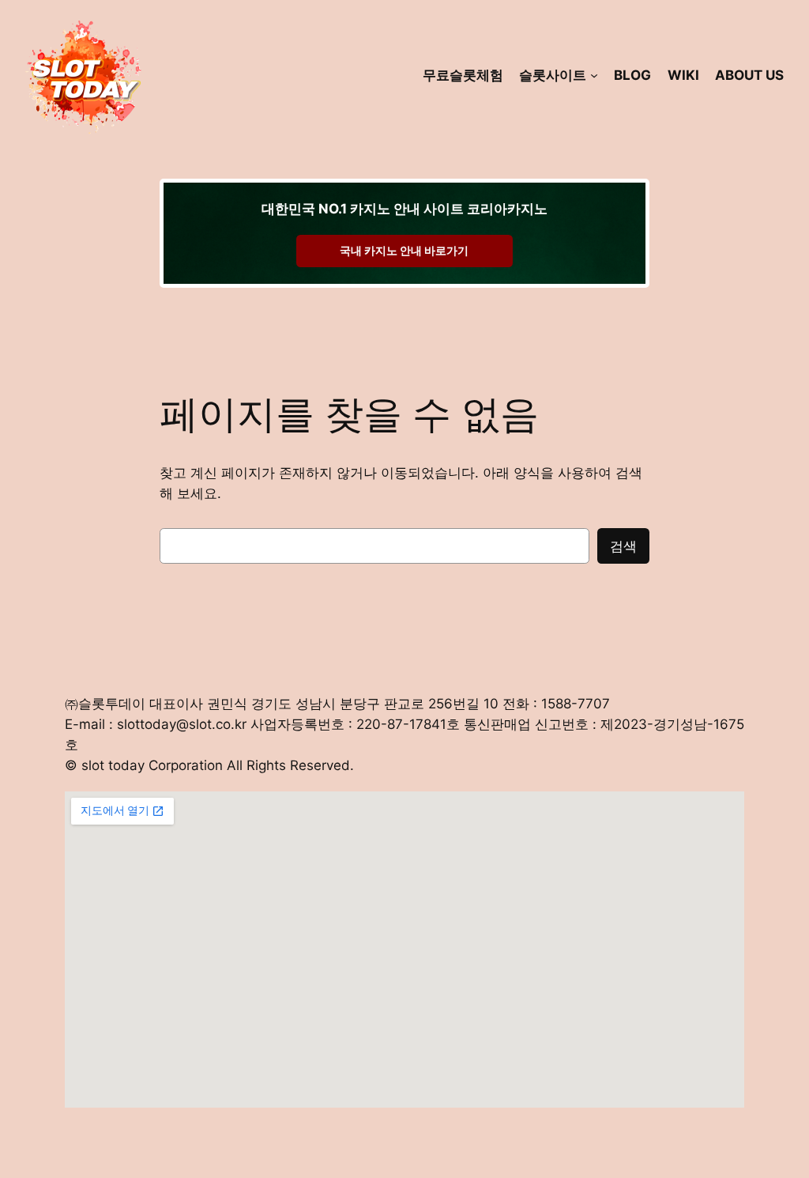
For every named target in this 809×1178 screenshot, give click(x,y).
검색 (623, 546)
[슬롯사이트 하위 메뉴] (594, 75)
